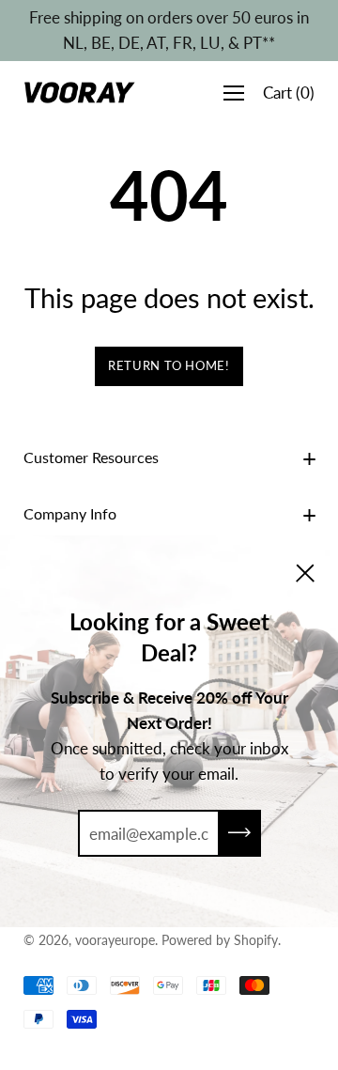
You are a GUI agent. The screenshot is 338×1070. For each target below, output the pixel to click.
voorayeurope (115, 940)
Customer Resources (91, 457)
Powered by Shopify (219, 940)
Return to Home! (169, 365)
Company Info (69, 513)
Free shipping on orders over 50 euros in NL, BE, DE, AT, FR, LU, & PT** (169, 30)
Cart (289, 92)
